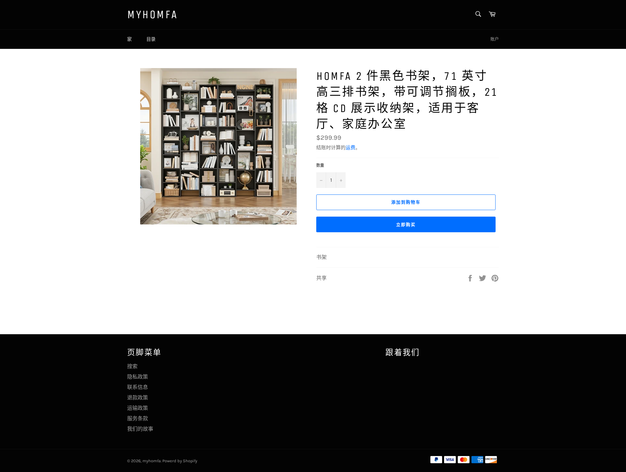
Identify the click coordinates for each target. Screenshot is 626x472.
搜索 (132, 366)
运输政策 (137, 408)
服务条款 (137, 418)
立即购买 (406, 224)
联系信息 (137, 387)
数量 (320, 165)
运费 (350, 147)
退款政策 (137, 397)
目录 (151, 39)
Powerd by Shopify (179, 460)
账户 (494, 38)
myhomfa (152, 14)
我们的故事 (140, 429)
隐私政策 (137, 377)
